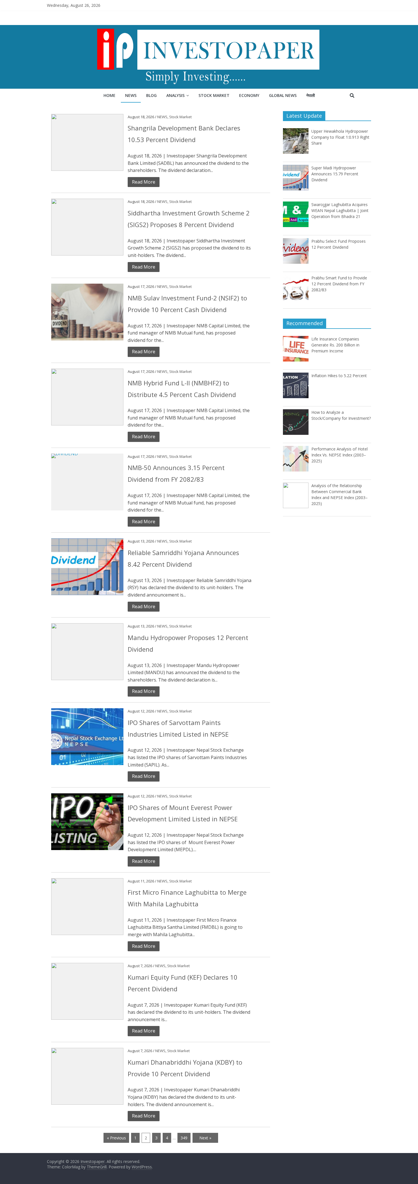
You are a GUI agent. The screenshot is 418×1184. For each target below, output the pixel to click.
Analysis (175, 95)
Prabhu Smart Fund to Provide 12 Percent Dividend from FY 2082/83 (339, 283)
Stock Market (213, 95)
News (130, 95)
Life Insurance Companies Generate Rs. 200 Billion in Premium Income (335, 345)
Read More (143, 182)
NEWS (162, 116)
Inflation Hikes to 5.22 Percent (339, 375)
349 (184, 1138)
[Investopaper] (209, 28)
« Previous (116, 1138)
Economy (249, 95)
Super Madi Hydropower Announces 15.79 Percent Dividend (334, 173)
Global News (283, 95)
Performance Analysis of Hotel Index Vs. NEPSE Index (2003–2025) (339, 455)
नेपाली (310, 95)
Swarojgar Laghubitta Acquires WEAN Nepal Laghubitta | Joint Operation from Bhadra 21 (340, 210)
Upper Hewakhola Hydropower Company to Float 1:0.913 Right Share (340, 137)
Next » (205, 1138)
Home (109, 95)
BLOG (151, 95)
